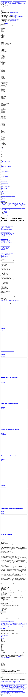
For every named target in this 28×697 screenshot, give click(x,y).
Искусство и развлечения (6, 234)
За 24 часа (4, 264)
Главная (2, 623)
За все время (5, 267)
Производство (4, 244)
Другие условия (4, 603)
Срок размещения (4, 606)
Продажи (3, 243)
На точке (4, 284)
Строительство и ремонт (6, 250)
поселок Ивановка (6, 13)
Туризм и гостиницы (5, 252)
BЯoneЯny (14, 695)
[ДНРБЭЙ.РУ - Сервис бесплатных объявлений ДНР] (13, 3)
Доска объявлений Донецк (11, 685)
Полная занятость (6, 277)
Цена (2, 582)
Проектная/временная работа (8, 279)
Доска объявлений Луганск (10, 686)
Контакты (3, 685)
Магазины (10, 1)
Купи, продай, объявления (6, 681)
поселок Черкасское (6, 19)
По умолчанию (4, 300)
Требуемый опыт (4, 588)
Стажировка (5, 282)
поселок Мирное (6, 15)
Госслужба (3, 228)
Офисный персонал (5, 241)
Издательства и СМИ (5, 232)
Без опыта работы (6, 269)
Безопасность (3, 225)
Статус (2, 586)
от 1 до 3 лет (5, 272)
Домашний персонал (5, 230)
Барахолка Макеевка (9, 687)
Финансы (3, 255)
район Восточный (6, 20)
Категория (3, 553)
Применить (3, 24)
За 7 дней (4, 265)
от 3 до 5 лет (5, 273)
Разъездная (4, 287)
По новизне (10, 300)
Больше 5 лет (5, 274)
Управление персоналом (6, 254)
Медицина (3, 237)
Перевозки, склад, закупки (6, 242)
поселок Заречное (6, 12)
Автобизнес (3, 223)
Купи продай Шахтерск (17, 689)
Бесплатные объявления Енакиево (15, 691)
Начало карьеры (4, 239)
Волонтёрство (5, 281)
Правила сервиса (4, 626)
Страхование (3, 249)
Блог (14, 1)
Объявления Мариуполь (19, 687)
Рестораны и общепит (5, 246)
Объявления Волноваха (16, 692)
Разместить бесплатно (5, 149)
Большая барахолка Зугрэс (6, 689)
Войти (2, 148)
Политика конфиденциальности (10, 683)
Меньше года (5, 270)
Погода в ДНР (6, 2)
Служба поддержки (14, 684)
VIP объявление (5, 587)
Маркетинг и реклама (5, 236)
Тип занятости (4, 593)
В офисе (4, 286)
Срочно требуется (6, 289)
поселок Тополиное (6, 17)
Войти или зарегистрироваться (7, 621)
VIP (3, 258)
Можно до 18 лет (6, 291)
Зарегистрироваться (5, 635)
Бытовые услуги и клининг (7, 226)
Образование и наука (5, 240)
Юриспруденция (4, 256)
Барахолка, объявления (15, 2)
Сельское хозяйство (5, 247)
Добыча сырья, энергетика (6, 229)
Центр (3, 23)
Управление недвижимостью (7, 253)
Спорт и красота (4, 248)
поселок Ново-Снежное (7, 16)
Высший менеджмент (5, 227)
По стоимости (16, 300)
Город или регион (4, 543)
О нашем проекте (23, 684)
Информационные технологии (7, 233)
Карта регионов (4, 1)
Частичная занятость (6, 278)
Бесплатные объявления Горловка (18, 688)
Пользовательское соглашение (15, 626)
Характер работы (4, 599)
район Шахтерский (6, 21)
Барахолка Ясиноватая (5, 692)
